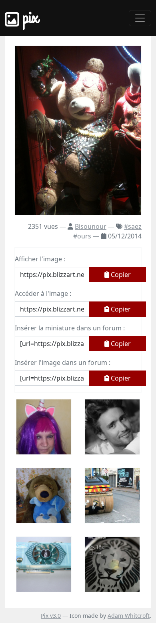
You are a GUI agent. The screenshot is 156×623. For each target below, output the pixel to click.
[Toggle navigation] (140, 18)
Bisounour (90, 226)
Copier (120, 274)
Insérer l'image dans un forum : (62, 362)
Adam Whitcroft (129, 615)
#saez (133, 226)
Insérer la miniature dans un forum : (70, 328)
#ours (82, 236)
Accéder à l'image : (43, 293)
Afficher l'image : (40, 258)
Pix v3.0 (51, 615)
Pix (28, 17)
